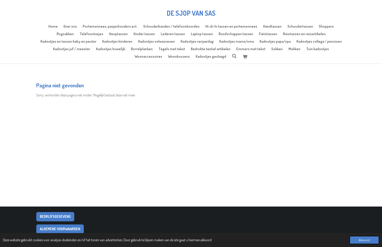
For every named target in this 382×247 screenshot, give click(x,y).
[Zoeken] (234, 56)
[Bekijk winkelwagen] (245, 56)
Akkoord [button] (364, 240)
